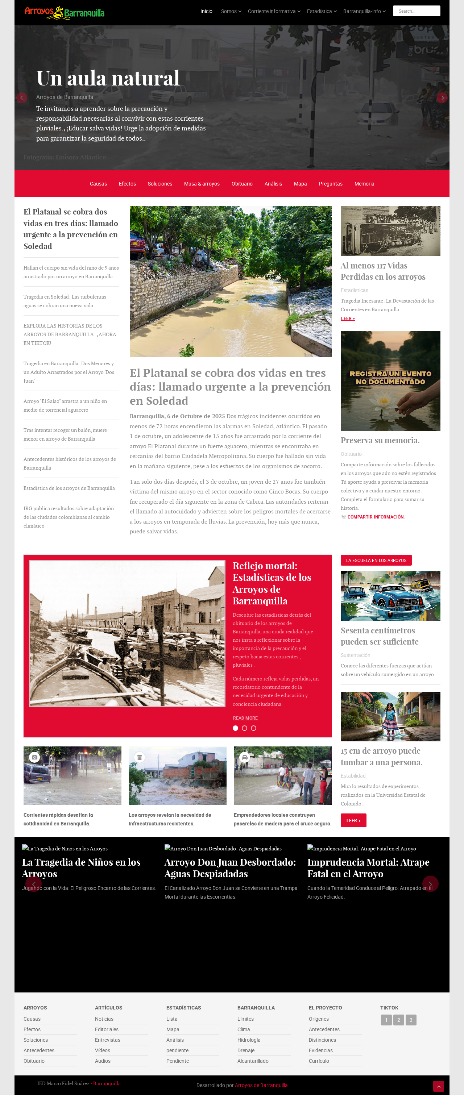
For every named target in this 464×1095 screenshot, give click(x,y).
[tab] (71, 229)
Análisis (273, 183)
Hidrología (249, 1039)
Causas (98, 183)
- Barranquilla (105, 1083)
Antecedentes (39, 1050)
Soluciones (160, 183)
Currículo (319, 1060)
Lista (172, 1018)
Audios (103, 1060)
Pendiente (177, 1060)
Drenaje (245, 1050)
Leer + (348, 318)
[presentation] (21, 97)
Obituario (242, 183)
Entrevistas (107, 1039)
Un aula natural (108, 78)
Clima (243, 1029)
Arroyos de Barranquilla (261, 1085)
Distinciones (322, 1039)
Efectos (127, 183)
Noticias (104, 1018)
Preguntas (331, 183)
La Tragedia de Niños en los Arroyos (81, 868)
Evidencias (321, 1050)
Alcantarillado (253, 1060)
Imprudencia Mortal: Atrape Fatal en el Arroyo (368, 868)
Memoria (364, 183)
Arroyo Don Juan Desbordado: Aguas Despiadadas (230, 868)
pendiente (177, 1050)
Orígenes (319, 1018)
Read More (245, 718)
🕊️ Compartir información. (373, 517)
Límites (245, 1018)
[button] (235, 728)
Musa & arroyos (202, 183)
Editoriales (107, 1029)
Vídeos (102, 1050)
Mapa (300, 183)
